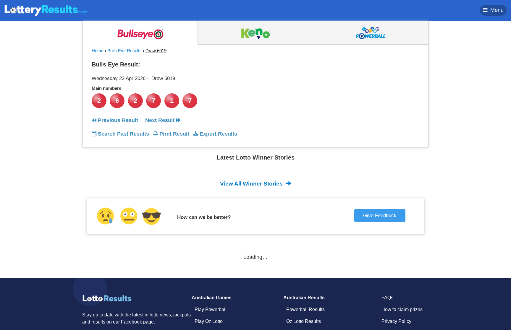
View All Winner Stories (252, 184)
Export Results (217, 134)
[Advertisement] (365, 95)
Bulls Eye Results (124, 50)
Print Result (173, 134)
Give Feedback (380, 215)
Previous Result (117, 120)
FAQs (387, 297)
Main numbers (106, 88)
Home (98, 50)
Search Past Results (122, 134)
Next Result (160, 120)
